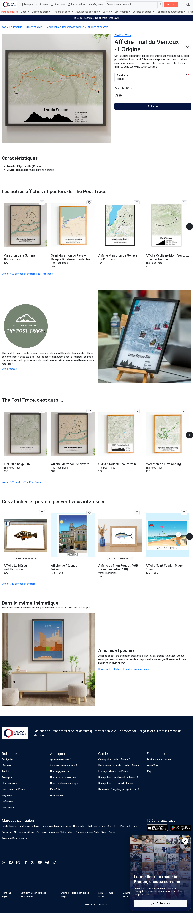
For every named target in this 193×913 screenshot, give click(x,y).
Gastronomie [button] (122, 11)
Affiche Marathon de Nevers (70, 464)
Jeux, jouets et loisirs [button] (86, 11)
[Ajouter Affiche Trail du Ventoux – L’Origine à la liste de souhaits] (187, 46)
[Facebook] (11, 862)
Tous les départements (14, 838)
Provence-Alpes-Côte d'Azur (91, 832)
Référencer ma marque (159, 759)
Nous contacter (58, 795)
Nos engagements (60, 771)
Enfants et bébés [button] (142, 11)
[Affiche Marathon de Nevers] (73, 434)
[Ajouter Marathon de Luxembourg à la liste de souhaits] (184, 411)
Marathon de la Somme (19, 255)
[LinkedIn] (25, 862)
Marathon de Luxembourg (163, 464)
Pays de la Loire (128, 826)
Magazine (98, 4)
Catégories (7, 759)
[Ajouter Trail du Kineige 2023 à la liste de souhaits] (42, 411)
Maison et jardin (34, 27)
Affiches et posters (97, 27)
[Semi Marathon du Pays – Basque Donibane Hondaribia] (73, 225)
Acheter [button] (152, 106)
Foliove (55, 569)
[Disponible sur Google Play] (180, 828)
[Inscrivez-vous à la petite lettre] (3, 862)
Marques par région (18, 820)
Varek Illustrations (13, 569)
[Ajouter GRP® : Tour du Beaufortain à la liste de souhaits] (137, 411)
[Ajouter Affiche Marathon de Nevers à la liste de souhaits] (89, 411)
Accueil (6, 27)
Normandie (78, 826)
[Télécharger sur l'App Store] (157, 827)
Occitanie (41, 832)
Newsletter (8, 807)
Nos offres (152, 765)
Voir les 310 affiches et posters (18, 583)
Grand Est (112, 826)
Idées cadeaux (79, 4)
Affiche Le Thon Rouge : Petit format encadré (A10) (118, 567)
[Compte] (188, 4)
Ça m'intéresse (160, 903)
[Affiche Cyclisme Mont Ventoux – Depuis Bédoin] (167, 225)
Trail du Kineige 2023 (18, 464)
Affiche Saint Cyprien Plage (164, 565)
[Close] (185, 841)
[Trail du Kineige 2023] (25, 434)
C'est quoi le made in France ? (114, 759)
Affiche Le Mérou (15, 565)
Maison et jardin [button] (40, 11)
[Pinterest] (47, 862)
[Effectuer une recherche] (160, 4)
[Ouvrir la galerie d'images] (56, 88)
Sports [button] (106, 11)
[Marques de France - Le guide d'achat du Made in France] (9, 4)
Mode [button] (23, 11)
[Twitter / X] (32, 862)
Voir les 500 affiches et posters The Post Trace (27, 273)
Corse (112, 832)
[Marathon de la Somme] (25, 225)
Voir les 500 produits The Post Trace (21, 482)
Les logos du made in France (113, 771)
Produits (43, 4)
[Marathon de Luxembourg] (167, 434)
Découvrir (114, 18)
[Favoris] (182, 4)
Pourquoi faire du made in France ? (116, 783)
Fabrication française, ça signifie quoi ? (118, 789)
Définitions (7, 801)
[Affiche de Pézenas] (73, 535)
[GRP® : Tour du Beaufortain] (120, 434)
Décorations (52, 27)
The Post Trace (122, 35)
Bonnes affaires (9, 11)
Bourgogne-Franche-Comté (56, 826)
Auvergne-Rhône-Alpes (61, 832)
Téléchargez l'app (161, 820)
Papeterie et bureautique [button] (170, 11)
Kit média (55, 789)
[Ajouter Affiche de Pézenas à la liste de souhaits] (89, 512)
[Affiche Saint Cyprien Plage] (167, 535)
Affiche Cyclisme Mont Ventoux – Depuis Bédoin (167, 257)
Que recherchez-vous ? (119, 4)
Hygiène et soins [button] (62, 11)
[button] (109, 894)
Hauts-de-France (96, 826)
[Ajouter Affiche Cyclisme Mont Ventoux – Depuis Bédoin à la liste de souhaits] (184, 202)
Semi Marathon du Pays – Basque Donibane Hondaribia (70, 257)
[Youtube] (40, 862)
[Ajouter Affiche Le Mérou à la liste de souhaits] (42, 512)
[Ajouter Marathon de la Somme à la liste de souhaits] (42, 202)
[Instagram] (18, 862)
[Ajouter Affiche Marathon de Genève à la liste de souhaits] (137, 202)
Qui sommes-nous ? (60, 759)
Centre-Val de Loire (29, 826)
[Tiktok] (54, 862)
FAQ (149, 771)
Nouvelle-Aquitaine (24, 832)
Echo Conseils (102, 904)
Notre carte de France (13, 789)
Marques (28, 4)
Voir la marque (9, 368)
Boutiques (59, 4)
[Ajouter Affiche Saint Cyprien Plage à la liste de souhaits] (184, 512)
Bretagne (7, 832)
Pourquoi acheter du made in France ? (118, 777)
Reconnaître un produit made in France (118, 765)
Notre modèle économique (64, 783)
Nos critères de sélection (63, 777)
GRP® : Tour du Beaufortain (117, 464)
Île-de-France (9, 826)
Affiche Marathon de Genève (117, 255)
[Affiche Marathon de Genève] (120, 225)
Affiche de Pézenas (64, 565)
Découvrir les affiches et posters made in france (123, 669)
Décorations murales (73, 27)
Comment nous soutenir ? (63, 765)
